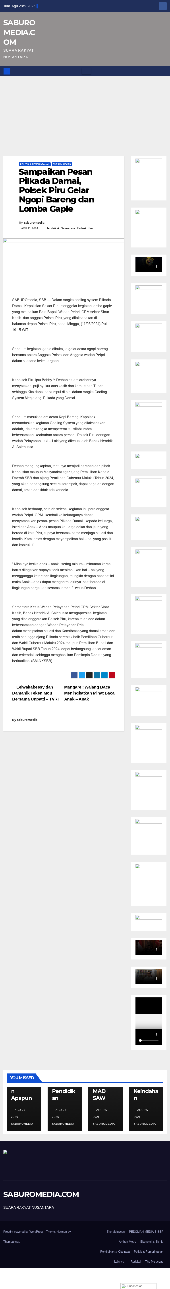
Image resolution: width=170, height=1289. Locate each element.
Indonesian (135, 1286)
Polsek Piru (85, 228)
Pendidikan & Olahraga (115, 1251)
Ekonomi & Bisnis (151, 1241)
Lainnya (119, 1261)
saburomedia (34, 223)
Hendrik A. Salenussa (60, 228)
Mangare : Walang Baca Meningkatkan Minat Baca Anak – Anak (89, 693)
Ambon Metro (127, 1241)
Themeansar (11, 1241)
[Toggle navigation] (86, 71)
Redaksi (136, 1261)
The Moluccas (62, 164)
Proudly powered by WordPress (23, 1231)
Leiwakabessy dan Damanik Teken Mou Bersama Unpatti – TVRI (35, 693)
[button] (163, 71)
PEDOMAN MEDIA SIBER (146, 1231)
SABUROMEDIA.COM (19, 32)
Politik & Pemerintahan (34, 164)
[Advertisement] (85, 109)
